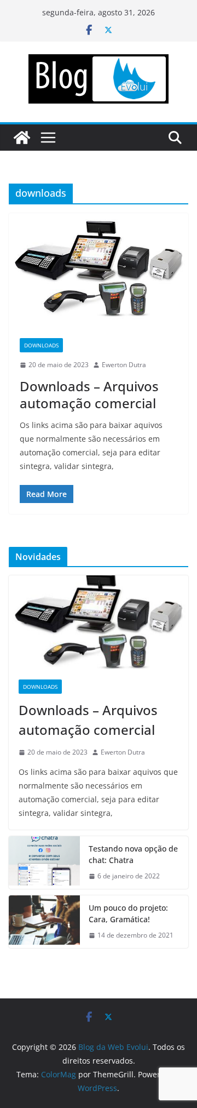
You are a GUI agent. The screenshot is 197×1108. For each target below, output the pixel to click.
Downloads (41, 345)
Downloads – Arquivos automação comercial (89, 394)
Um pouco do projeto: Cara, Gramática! (128, 913)
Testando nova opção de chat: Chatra (133, 854)
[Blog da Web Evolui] (22, 137)
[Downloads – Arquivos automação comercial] (98, 270)
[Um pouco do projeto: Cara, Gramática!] (44, 921)
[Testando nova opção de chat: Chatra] (44, 862)
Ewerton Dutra (124, 364)
